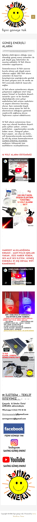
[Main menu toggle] (33, 17)
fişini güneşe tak (14, 30)
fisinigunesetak (9, 414)
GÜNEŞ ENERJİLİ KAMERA (14, 141)
